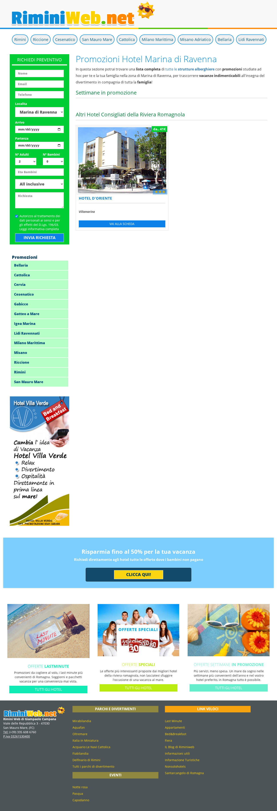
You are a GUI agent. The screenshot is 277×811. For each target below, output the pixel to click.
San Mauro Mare (97, 39)
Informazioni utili (177, 753)
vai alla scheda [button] (122, 224)
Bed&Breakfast (175, 734)
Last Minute (173, 721)
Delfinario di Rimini (86, 760)
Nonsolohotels (175, 766)
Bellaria (225, 39)
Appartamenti (175, 727)
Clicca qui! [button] (138, 574)
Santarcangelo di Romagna (184, 773)
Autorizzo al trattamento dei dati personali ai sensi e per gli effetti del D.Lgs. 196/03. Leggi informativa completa (39, 222)
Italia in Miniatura (85, 740)
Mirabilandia (81, 721)
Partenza (21, 138)
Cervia (20, 284)
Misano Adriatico (195, 39)
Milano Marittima (157, 39)
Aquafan (78, 727)
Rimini (20, 39)
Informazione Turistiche (182, 760)
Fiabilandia (80, 753)
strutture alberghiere (196, 69)
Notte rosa (80, 787)
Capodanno (80, 800)
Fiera (168, 740)
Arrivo (19, 122)
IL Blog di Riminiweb (179, 747)
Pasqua (77, 793)
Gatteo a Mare (26, 313)
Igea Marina (24, 323)
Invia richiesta (39, 237)
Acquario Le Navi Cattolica (91, 747)
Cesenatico (65, 39)
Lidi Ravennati (251, 39)
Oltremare (79, 734)
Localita (21, 104)
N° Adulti (22, 154)
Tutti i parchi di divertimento (93, 766)
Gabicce (21, 304)
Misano (20, 352)
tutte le (171, 69)
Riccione (40, 39)
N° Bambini (51, 154)
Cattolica (127, 39)
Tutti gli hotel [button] (48, 689)
